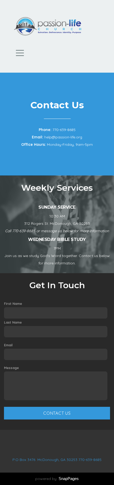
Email (8, 345)
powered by (57, 478)
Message (11, 368)
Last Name (13, 322)
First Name (13, 303)
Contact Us (57, 413)
